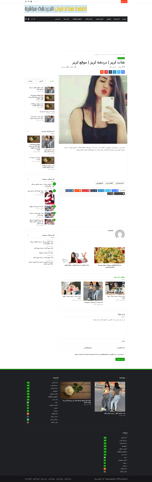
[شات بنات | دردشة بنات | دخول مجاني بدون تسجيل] (49, 119)
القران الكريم (36, 479)
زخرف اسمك (44, 479)
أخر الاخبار (54, 382)
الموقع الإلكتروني (88, 347)
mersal (110, 231)
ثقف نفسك (66, 19)
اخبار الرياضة (117, 19)
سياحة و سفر (53, 419)
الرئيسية (124, 19)
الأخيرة (52, 81)
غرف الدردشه (67, 479)
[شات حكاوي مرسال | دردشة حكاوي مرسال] (114, 10)
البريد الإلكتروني (120, 347)
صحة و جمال (54, 416)
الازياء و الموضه (99, 19)
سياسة (55, 408)
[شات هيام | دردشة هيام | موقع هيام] (93, 291)
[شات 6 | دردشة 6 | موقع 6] (49, 208)
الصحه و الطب (88, 19)
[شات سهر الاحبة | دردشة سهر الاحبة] (49, 197)
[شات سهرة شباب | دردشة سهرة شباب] (49, 215)
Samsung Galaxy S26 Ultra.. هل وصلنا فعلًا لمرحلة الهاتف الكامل (36, 97)
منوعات (55, 411)
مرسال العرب (115, 54)
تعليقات (30, 81)
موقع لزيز (99, 183)
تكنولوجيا (109, 19)
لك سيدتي (57, 19)
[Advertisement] (76, 35)
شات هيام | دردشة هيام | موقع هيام (94, 302)
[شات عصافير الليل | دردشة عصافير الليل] (49, 90)
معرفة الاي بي (51, 479)
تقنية (56, 402)
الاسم (123, 341)
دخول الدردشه (59, 479)
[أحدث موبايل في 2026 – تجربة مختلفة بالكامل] (49, 106)
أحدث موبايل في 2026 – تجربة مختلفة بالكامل (108, 1)
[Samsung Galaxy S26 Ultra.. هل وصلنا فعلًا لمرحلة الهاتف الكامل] (49, 98)
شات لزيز (109, 183)
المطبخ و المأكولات (77, 19)
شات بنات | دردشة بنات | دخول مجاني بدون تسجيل (36, 117)
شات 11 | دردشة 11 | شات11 (47, 111)
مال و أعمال (54, 422)
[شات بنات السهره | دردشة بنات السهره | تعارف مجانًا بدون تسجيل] (49, 222)
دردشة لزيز (119, 183)
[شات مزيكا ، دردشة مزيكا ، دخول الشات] (115, 288)
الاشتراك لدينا (28, 479)
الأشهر (41, 81)
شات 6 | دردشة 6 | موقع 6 (36, 206)
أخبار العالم (54, 413)
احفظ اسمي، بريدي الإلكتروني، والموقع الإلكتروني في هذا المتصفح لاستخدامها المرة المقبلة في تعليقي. (98, 354)
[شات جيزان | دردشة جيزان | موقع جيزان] (71, 288)
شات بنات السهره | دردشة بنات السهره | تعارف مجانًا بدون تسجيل (36, 221)
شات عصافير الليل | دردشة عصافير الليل (49, 150)
